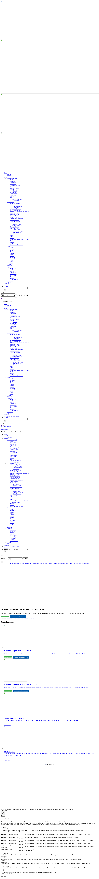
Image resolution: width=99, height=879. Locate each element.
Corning (12, 514)
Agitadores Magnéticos (15, 464)
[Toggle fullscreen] (4, 876)
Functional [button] (3, 852)
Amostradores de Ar (15, 471)
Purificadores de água (15, 502)
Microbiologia (13, 455)
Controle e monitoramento (16, 480)
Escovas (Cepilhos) (14, 449)
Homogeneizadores (14, 488)
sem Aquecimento (17, 467)
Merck (11, 521)
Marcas (8, 507)
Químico (12, 539)
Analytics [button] (3, 860)
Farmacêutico (13, 535)
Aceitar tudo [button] (4, 810)
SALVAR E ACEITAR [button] (6, 873)
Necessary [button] (3, 826)
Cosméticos (13, 534)
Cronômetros (13, 444)
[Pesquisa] (5, 290)
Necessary (5, 827)
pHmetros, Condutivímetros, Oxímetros (19, 500)
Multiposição (16, 469)
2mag (11, 509)
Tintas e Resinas (14, 541)
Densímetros (13, 445)
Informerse (9, 437)
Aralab (78, 563)
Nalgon (12, 523)
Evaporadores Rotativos (16, 487)
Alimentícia (13, 530)
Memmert (12, 520)
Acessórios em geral (12, 440)
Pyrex (11, 524)
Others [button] (2, 869)
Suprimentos (10, 542)
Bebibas (12, 532)
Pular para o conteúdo (6, 426)
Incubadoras (16, 484)
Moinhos (12, 499)
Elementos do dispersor (15, 446)
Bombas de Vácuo (14, 474)
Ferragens (12, 451)
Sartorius (68, 563)
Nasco (55, 563)
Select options (7, 725)
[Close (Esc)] (1, 876)
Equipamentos (10, 463)
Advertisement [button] (4, 865)
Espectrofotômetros (14, 478)
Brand (11, 513)
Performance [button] (4, 856)
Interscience (73, 563)
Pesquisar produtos (8, 288)
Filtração (15, 452)
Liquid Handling (14, 489)
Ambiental (12, 531)
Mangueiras (13, 453)
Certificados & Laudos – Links (11, 546)
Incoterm (12, 517)
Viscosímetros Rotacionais (16, 506)
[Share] (2, 876)
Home (5, 434)
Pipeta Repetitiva (17, 494)
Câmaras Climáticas (15, 477)
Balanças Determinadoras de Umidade (19, 473)
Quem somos (10, 435)
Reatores (12, 503)
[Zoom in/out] (5, 876)
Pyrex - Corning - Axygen (22, 563)
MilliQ (11, 496)
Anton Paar (12, 510)
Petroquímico (13, 538)
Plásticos (12, 458)
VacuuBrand (83, 563)
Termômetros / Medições (16, 460)
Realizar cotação (5, 616)
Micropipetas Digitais (18, 492)
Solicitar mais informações (18, 616)
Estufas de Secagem (15, 482)
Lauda (87, 563)
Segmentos (9, 528)
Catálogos (6, 545)
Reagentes (9, 527)
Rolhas (11, 459)
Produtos (6, 438)
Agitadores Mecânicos (15, 470)
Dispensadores (16, 491)
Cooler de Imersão (14, 481)
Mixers (11, 498)
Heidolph (12, 516)
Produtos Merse (4, 429)
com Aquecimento (17, 466)
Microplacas (13, 456)
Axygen (12, 512)
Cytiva (40, 563)
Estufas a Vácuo (17, 485)
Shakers (12, 505)
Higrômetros (16, 462)
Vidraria (9, 543)
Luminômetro (13, 495)
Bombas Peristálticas (15, 476)
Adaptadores (13, 442)
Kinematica (12, 518)
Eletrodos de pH (14, 448)
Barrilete (12, 441)
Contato (6, 548)
